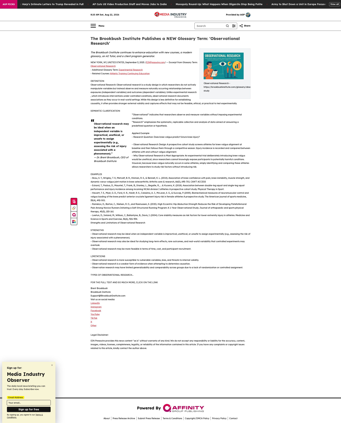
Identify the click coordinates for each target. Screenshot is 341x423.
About (106, 418)
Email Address (15, 397)
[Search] (227, 26)
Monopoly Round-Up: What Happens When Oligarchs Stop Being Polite (219, 4)
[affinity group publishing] (74, 215)
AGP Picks (9, 4)
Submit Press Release (149, 418)
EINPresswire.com (155, 62)
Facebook (96, 310)
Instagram (96, 307)
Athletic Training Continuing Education (130, 73)
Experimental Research (131, 69)
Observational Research (103, 66)
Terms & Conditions (172, 418)
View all (334, 4)
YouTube (95, 314)
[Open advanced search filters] (234, 26)
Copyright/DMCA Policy (197, 418)
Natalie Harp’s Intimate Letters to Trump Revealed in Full (48, 4)
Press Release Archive (124, 418)
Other (93, 325)
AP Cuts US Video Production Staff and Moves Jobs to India (130, 4)
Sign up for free (29, 409)
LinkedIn (95, 303)
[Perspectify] (74, 208)
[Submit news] (74, 201)
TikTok (94, 318)
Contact (233, 418)
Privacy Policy (219, 418)
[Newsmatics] (74, 221)
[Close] (52, 365)
